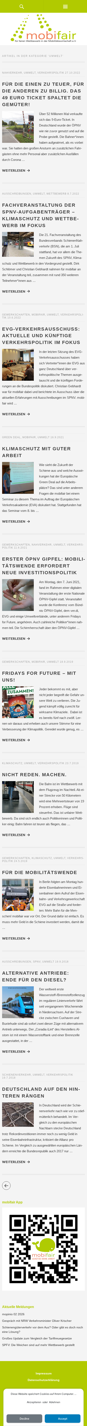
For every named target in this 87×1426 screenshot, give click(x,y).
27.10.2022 (72, 72)
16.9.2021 (57, 437)
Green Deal (11, 437)
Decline (24, 1418)
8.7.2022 (73, 193)
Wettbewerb (56, 193)
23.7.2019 (72, 763)
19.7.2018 (9, 1077)
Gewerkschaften (16, 314)
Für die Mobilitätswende (39, 872)
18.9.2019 (66, 661)
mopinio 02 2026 (13, 1314)
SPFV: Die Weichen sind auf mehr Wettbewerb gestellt (38, 1345)
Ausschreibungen (16, 193)
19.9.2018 (62, 961)
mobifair (38, 314)
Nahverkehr (12, 72)
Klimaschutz (12, 763)
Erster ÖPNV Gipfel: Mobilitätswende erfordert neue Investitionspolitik (43, 565)
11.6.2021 (20, 547)
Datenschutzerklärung (44, 1380)
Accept (62, 1418)
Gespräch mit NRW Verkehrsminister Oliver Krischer (37, 1320)
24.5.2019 (20, 861)
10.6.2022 (14, 317)
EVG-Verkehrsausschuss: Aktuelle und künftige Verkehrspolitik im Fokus (41, 335)
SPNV (37, 961)
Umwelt (30, 72)
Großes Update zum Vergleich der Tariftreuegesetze (37, 1338)
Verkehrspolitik (50, 72)
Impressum (44, 1373)
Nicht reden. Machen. (34, 774)
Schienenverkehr (16, 1074)
